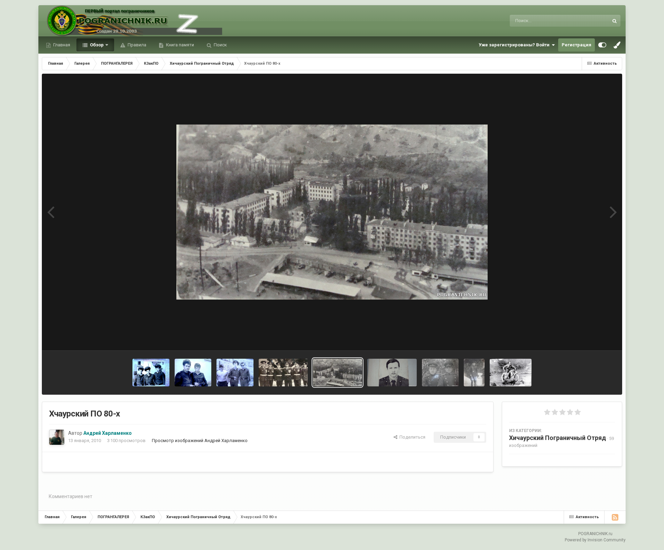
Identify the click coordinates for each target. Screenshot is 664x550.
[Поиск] (614, 21)
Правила (136, 44)
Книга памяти (179, 44)
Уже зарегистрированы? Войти (515, 44)
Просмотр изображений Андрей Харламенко (200, 440)
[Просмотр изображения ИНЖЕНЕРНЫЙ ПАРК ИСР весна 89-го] (511, 372)
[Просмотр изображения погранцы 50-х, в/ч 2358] (440, 372)
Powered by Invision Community (595, 540)
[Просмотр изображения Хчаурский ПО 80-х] (337, 372)
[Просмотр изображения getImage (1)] (234, 372)
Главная (61, 44)
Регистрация (576, 44)
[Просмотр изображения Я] (391, 372)
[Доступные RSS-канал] (615, 517)
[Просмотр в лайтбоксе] (332, 212)
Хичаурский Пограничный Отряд (557, 437)
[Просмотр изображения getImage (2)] (193, 372)
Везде (593, 20)
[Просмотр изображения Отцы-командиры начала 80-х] (283, 372)
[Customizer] (602, 45)
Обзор (96, 44)
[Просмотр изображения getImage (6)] (150, 372)
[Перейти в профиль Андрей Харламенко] (56, 437)
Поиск (220, 44)
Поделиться (411, 437)
